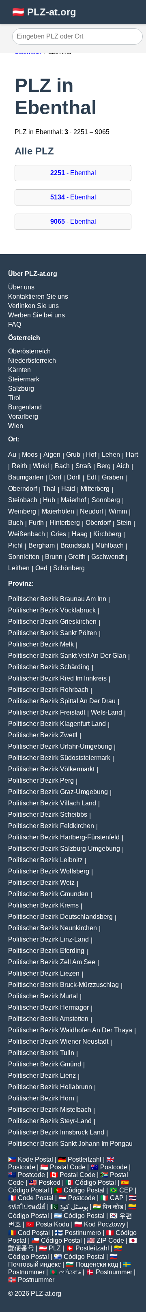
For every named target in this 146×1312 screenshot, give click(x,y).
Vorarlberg (23, 416)
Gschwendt (107, 556)
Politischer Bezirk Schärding (49, 666)
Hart (132, 454)
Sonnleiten (23, 556)
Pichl (15, 545)
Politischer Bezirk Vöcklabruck (52, 610)
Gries (58, 534)
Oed (41, 568)
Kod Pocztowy (104, 1224)
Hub (49, 500)
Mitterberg (95, 488)
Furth (36, 522)
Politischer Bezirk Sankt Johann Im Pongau (70, 1143)
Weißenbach (26, 534)
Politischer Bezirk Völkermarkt (51, 769)
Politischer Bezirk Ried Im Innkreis (57, 678)
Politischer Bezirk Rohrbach (48, 689)
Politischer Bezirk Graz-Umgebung (58, 791)
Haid (68, 488)
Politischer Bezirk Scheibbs (47, 814)
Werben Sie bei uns (36, 315)
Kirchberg (107, 534)
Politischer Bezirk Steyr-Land (50, 1120)
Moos (30, 454)
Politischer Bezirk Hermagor (48, 1007)
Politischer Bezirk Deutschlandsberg (60, 916)
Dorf (55, 477)
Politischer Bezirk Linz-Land (48, 939)
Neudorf (91, 511)
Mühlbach (109, 545)
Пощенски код (96, 1264)
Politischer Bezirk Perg (41, 780)
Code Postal (36, 1197)
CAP (117, 1197)
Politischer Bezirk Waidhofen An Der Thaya (70, 1030)
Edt (91, 477)
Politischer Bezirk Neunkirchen (52, 928)
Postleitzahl (84, 1159)
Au (12, 454)
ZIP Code (110, 1240)
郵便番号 (21, 1248)
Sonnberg (106, 500)
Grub (73, 454)
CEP (126, 1190)
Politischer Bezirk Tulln (41, 1052)
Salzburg (21, 388)
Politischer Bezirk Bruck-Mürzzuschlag (63, 984)
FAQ (14, 324)
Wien (15, 425)
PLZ (55, 1248)
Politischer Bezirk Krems (43, 905)
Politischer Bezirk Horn (41, 1098)
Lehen (111, 454)
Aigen (51, 454)
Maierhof (73, 500)
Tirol (14, 397)
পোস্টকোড (70, 1272)
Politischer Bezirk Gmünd (44, 1064)
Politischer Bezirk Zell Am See (51, 962)
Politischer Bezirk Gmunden (48, 893)
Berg (104, 465)
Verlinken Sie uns (33, 305)
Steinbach (22, 500)
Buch (15, 522)
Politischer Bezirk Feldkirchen (51, 825)
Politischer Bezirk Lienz (42, 1075)
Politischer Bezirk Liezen (43, 973)
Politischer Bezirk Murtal (43, 996)
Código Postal (95, 1182)
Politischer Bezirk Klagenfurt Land (57, 723)
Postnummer (26, 1272)
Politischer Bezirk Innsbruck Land (56, 1132)
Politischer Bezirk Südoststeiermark (59, 757)
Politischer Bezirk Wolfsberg (48, 871)
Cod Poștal (34, 1232)
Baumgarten (25, 477)
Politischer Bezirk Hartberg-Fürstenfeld (64, 837)
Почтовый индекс (34, 1264)
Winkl (41, 465)
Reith (19, 465)
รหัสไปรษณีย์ (26, 1206)
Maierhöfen (58, 511)
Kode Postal (35, 1159)
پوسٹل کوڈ (74, 1206)
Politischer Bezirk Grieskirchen (52, 621)
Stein (123, 522)
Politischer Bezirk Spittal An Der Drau (62, 701)
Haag (80, 534)
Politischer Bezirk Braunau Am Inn (57, 598)
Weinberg (22, 511)
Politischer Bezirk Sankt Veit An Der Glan (67, 655)
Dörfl (74, 477)
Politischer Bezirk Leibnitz (45, 859)
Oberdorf (98, 522)
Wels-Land (106, 712)
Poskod (49, 1182)
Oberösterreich (29, 351)
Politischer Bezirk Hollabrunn (50, 1086)
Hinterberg (64, 522)
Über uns (21, 287)
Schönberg (69, 568)
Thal (49, 488)
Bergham (41, 545)
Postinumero (82, 1232)
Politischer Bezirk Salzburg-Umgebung (64, 848)
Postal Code (68, 1167)
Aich (122, 465)
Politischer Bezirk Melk (41, 644)
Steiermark (23, 379)
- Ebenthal (73, 172)
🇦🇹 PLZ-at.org (44, 11)
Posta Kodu (52, 1224)
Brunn (53, 556)
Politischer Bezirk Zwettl (42, 735)
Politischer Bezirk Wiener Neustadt (58, 1041)
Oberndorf (22, 488)
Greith (77, 556)
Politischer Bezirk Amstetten (48, 1018)
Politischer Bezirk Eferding (46, 950)
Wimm (118, 511)
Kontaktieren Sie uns (38, 296)
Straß (83, 465)
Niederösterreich (32, 360)
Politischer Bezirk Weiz (41, 882)
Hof (91, 454)
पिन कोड (113, 1206)
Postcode (21, 1167)
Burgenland (25, 407)
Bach (62, 465)
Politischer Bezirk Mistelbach (49, 1109)
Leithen (19, 568)
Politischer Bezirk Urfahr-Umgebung (60, 746)
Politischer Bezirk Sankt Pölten (52, 632)
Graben (112, 477)
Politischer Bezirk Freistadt (46, 712)
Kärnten (19, 369)
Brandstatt (75, 545)
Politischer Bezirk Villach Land (52, 803)
